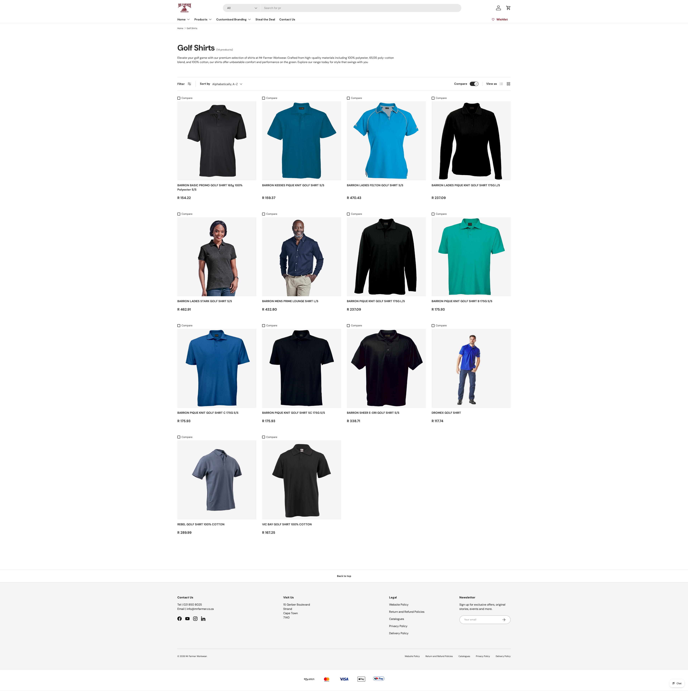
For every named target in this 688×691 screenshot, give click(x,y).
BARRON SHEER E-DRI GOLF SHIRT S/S (373, 413)
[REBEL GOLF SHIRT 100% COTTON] (216, 479)
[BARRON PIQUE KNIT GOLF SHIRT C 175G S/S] (216, 368)
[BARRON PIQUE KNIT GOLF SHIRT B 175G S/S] (471, 256)
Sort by (205, 84)
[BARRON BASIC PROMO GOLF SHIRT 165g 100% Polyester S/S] (216, 140)
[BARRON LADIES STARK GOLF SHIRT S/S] (216, 256)
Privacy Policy (398, 626)
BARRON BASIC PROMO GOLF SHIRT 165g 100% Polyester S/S (209, 187)
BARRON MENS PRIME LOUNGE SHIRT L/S (290, 301)
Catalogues (396, 619)
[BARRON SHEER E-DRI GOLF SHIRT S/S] (386, 368)
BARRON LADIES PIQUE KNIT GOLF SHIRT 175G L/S (466, 185)
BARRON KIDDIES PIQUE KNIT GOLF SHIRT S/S (293, 185)
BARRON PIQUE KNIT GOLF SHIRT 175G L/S (376, 301)
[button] (508, 8)
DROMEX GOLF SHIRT (446, 413)
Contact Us (287, 19)
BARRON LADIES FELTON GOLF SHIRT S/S (375, 185)
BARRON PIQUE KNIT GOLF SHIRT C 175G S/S (207, 413)
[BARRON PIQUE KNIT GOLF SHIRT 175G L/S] (386, 256)
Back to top (344, 576)
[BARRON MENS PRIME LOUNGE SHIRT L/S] (301, 256)
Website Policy (398, 604)
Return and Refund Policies (406, 612)
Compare (460, 84)
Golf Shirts (192, 28)
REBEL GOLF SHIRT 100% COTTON (200, 524)
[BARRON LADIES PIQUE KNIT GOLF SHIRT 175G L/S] (471, 140)
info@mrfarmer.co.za (200, 609)
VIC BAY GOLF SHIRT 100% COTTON (287, 524)
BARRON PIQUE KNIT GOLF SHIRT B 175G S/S (462, 301)
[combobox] (342, 8)
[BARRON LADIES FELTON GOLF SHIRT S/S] (386, 140)
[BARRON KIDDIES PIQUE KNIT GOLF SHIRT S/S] (301, 140)
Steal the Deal (265, 19)
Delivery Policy (398, 633)
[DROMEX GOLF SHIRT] (471, 368)
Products (200, 19)
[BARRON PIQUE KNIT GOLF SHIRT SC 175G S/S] (301, 368)
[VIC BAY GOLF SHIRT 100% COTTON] (301, 479)
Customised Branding (231, 19)
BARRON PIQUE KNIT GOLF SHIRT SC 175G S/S (293, 413)
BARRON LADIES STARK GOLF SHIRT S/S (204, 301)
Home (181, 19)
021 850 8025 (192, 604)
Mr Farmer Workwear (196, 656)
